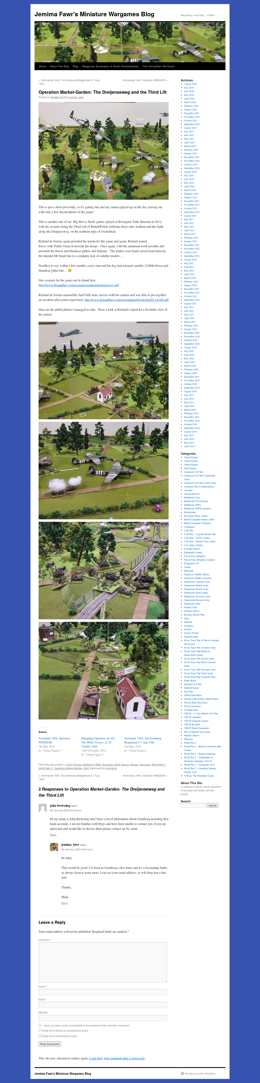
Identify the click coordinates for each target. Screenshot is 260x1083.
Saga (186, 618)
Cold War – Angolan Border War (200, 534)
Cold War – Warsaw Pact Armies (200, 541)
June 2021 (189, 310)
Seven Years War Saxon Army (198, 673)
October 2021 (190, 296)
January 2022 (190, 285)
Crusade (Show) (192, 548)
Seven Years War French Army (199, 658)
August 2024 (190, 171)
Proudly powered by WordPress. (200, 1073)
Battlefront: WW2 (92, 764)
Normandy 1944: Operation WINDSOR (146, 80)
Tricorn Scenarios (192, 706)
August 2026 (190, 83)
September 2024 (192, 168)
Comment (45, 939)
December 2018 (191, 416)
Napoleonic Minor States (196, 592)
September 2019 (192, 387)
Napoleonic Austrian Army (197, 581)
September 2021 (192, 299)
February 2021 (191, 325)
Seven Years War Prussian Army (200, 669)
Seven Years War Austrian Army (200, 647)
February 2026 (191, 105)
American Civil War (193, 471)
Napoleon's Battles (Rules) (197, 574)
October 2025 (190, 120)
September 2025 (192, 124)
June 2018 (189, 438)
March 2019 (190, 409)
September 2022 (192, 255)
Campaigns (189, 526)
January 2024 (190, 197)
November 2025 (192, 116)
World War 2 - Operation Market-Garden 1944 (64, 768)
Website (43, 1012)
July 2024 (189, 175)
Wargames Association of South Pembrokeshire (110, 66)
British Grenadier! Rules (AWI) (199, 519)
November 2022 (192, 248)
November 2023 (192, 204)
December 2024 (191, 157)
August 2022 (190, 259)
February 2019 (191, 413)
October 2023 (190, 208)
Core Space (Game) (193, 545)
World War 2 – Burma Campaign (200, 753)
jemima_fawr (76, 97)
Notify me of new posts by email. (59, 1036)
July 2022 (189, 263)
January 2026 (190, 109)
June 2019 (189, 398)
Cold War (188, 530)
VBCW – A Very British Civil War (201, 713)
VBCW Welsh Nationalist (196, 728)
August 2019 (190, 391)
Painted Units (190, 607)
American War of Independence (199, 486)
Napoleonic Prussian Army (197, 596)
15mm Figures (74, 764)
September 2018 (192, 427)
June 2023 (189, 222)
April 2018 (189, 446)
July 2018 (189, 435)
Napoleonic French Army (196, 589)
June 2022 (189, 266)
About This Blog (59, 66)
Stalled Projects (191, 687)
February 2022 (191, 281)
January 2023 (190, 241)
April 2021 (189, 318)
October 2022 (190, 252)
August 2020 (190, 347)
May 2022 (189, 270)
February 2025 (191, 149)
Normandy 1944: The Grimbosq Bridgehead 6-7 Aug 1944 (142, 740)
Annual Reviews (192, 493)
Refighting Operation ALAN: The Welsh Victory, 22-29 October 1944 (98, 742)
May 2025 (189, 138)
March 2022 (190, 277)
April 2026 (189, 98)
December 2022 (191, 244)
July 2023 (189, 219)
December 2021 (191, 288)
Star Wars (188, 691)
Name (43, 986)
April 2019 (189, 405)
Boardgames (190, 512)
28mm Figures (191, 464)
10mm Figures (191, 457)
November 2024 (192, 160)
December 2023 (191, 201)
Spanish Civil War (193, 684)
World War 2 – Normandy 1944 (199, 764)
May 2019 (189, 402)
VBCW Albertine (192, 717)
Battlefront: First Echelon (196, 501)
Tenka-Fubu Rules (193, 695)
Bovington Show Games (115, 764)
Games (134, 764)
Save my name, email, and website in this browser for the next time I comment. (87, 1025)
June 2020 (189, 354)
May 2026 (189, 94)
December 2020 (191, 332)
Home (42, 66)
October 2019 (190, 384)
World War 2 (158, 764)
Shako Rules (190, 680)
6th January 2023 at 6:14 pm (77, 849)
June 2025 (189, 135)
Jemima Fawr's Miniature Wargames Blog (94, 13)
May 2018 (189, 442)
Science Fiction (191, 632)
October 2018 (190, 424)
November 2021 (192, 292)
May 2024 (189, 182)
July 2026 (189, 87)
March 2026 (190, 102)
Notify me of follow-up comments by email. (65, 1030)
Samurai (188, 621)
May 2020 (189, 358)
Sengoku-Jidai (191, 636)
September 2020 (192, 343)
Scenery (188, 629)
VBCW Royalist (192, 724)
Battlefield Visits (192, 497)
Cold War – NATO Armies (197, 537)
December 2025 (191, 113)
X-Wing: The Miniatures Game (199, 775)
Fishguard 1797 (191, 563)
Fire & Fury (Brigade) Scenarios (199, 559)
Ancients (188, 490)
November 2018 (192, 420)
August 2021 (190, 303)
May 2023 (189, 226)
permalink (111, 768)
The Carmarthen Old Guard (158, 66)
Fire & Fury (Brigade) (194, 556)
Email (43, 999)
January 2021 (190, 329)
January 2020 (190, 373)
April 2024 (189, 186)
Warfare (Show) (191, 735)
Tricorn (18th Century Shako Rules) (201, 698)
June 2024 (189, 179)
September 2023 (192, 212)
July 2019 (189, 395)
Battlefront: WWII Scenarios (197, 508)
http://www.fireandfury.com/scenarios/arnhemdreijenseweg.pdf (79, 285)
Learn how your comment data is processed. (117, 1058)
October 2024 (190, 164)
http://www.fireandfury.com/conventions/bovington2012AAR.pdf (127, 299)
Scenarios (145, 764)
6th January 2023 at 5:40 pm (65, 810)
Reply (53, 834)
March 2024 (190, 190)
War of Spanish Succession (197, 731)
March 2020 (190, 365)
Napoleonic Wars (192, 603)
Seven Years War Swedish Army (200, 676)
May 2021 (189, 314)
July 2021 (189, 307)
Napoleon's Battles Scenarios (198, 578)
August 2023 (190, 215)
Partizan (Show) (192, 610)
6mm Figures (190, 468)
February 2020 (191, 369)
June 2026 (189, 91)
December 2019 (191, 376)
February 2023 (191, 237)
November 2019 (192, 380)
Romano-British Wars (194, 614)
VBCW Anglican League (196, 720)
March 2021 (190, 321)
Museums (189, 570)
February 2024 (191, 193)
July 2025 (189, 131)
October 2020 (190, 340)
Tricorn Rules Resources (196, 702)
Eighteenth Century (193, 552)
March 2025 (190, 146)
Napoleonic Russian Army (197, 599)
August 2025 (190, 127)
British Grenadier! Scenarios (197, 523)
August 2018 (190, 431)
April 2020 (189, 362)
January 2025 (190, 153)
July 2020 (189, 351)
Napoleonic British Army (196, 585)
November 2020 (192, 336)
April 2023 (189, 230)
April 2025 (189, 142)
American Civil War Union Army (200, 482)
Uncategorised (191, 709)
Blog (75, 66)
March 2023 (190, 233)
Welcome (188, 739)
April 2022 (189, 274)
